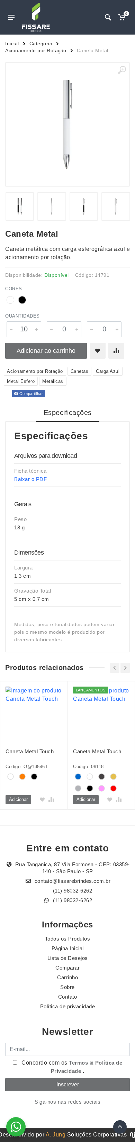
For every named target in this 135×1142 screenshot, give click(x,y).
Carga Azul (107, 371)
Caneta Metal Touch (30, 751)
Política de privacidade (67, 1006)
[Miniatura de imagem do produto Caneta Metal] (20, 206)
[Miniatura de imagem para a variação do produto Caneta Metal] (84, 206)
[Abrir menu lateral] (11, 17)
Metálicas (52, 381)
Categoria (41, 43)
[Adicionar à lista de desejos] (98, 351)
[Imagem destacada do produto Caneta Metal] (67, 124)
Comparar (67, 968)
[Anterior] (114, 668)
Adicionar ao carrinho (46, 350)
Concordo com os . (71, 1067)
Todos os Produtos (67, 939)
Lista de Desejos (67, 958)
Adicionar (18, 799)
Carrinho (67, 977)
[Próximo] (125, 668)
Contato (67, 997)
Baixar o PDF (30, 479)
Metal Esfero (21, 381)
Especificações (68, 412)
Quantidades (22, 316)
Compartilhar (30, 393)
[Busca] (108, 17)
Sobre (67, 987)
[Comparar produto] (116, 351)
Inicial (12, 43)
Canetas (80, 371)
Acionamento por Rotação (35, 50)
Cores (13, 288)
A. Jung (56, 1135)
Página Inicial (68, 948)
